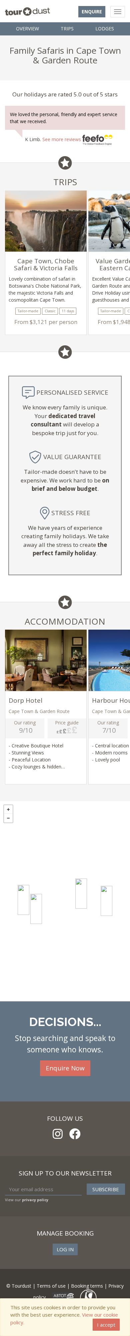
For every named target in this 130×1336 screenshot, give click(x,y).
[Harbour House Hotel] (36, 909)
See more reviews (62, 139)
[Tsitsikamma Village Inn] (106, 901)
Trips (67, 28)
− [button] (8, 818)
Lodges (104, 28)
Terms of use (51, 1286)
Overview (27, 28)
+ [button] (8, 809)
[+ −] (65, 901)
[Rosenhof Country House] (81, 894)
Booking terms (87, 1286)
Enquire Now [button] (65, 1068)
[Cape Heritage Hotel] (23, 900)
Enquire (92, 11)
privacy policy (35, 1199)
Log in (65, 1249)
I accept (106, 1324)
